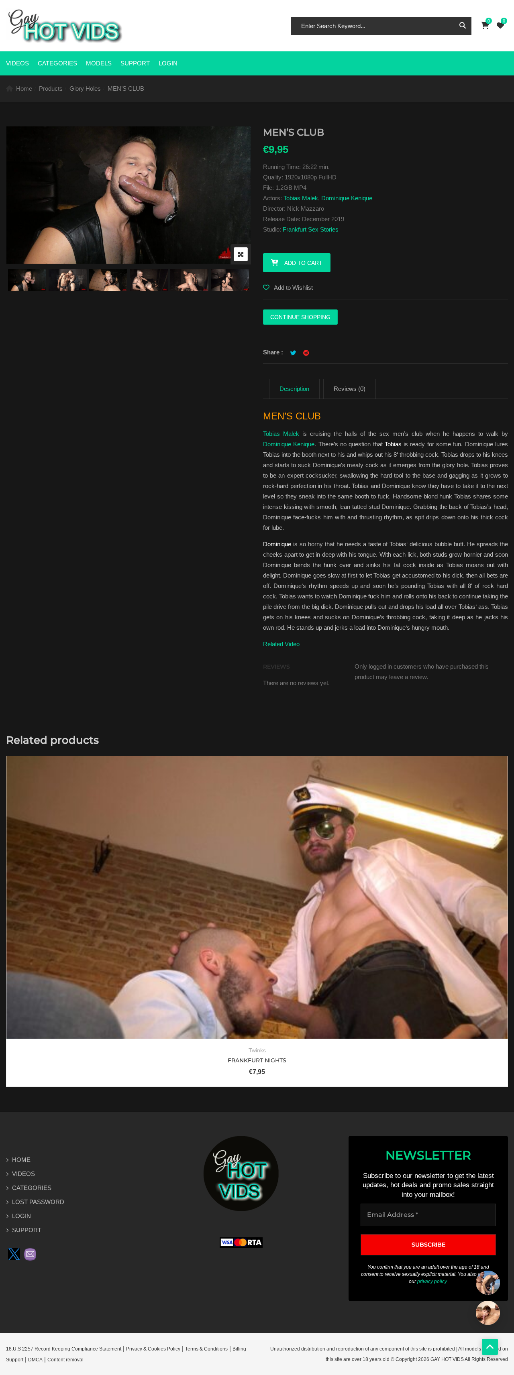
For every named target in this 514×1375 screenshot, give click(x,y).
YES (221, 704)
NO (292, 704)
